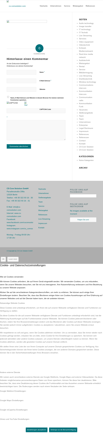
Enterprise (83, 125)
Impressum (84, 131)
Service (82, 69)
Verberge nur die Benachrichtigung (63, 430)
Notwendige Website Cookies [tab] (12, 303)
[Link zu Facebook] (86, 251)
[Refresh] (25, 105)
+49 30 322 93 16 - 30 (23, 198)
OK (3, 259)
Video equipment (86, 42)
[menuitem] (43, 6)
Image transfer (85, 26)
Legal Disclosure (86, 128)
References (84, 134)
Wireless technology (87, 82)
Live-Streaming (85, 76)
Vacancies (83, 110)
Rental (81, 66)
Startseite (42, 189)
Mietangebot (84, 63)
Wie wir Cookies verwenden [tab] (11, 277)
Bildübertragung (86, 72)
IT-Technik (83, 32)
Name (42, 72)
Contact (82, 141)
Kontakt (82, 144)
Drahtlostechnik (85, 79)
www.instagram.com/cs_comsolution (22, 228)
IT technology (85, 29)
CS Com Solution (86, 147)
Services (82, 39)
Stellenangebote (86, 113)
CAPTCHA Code (45, 109)
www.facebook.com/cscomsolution (21, 222)
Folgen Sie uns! (83, 220)
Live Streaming (85, 35)
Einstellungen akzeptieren (36, 430)
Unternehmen (85, 122)
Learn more (13, 259)
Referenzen (84, 137)
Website (42, 89)
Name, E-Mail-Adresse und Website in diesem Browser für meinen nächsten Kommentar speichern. (37, 99)
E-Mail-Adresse (45, 81)
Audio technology (86, 23)
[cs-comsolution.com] (16, 6)
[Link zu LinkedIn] (94, 251)
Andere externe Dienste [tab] (10, 372)
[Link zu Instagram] (90, 251)
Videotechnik (84, 45)
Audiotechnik (84, 60)
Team (81, 116)
